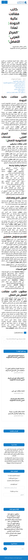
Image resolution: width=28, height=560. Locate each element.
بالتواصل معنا (10, 328)
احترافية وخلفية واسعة (18, 85)
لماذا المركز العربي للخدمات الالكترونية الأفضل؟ (13, 82)
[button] (4, 339)
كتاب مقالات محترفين (19, 84)
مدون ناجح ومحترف (19, 87)
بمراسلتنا (24, 324)
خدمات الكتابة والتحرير (19, 332)
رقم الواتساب (13, 484)
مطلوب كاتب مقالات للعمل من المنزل (15, 92)
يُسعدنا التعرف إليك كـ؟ (14, 475)
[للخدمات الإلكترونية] (22, 2)
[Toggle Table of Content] (23, 79)
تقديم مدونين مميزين (19, 89)
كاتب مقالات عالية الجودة (18, 81)
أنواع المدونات (21, 90)
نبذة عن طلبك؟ (14, 491)
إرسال (14, 499)
